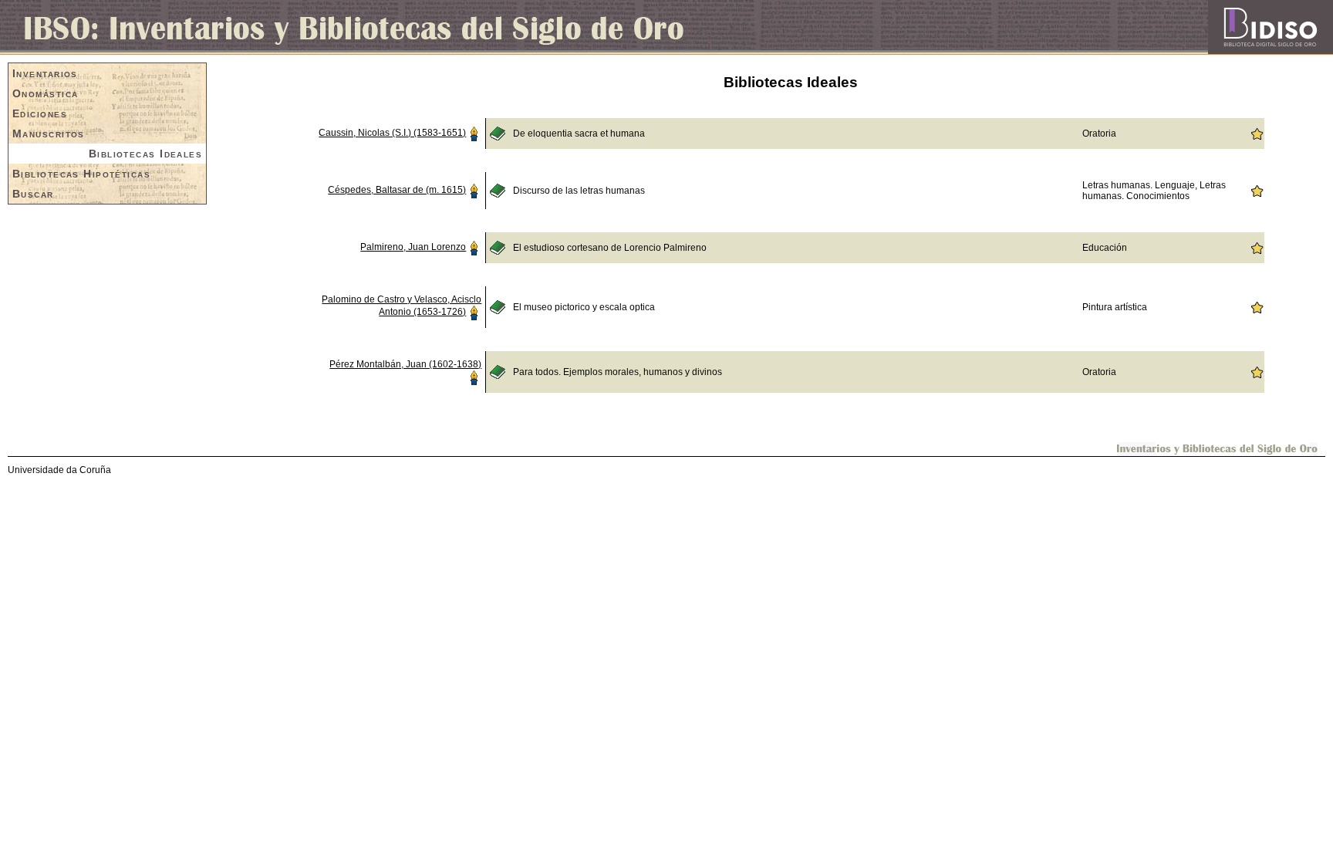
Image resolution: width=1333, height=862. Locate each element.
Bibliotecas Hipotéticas (81, 173)
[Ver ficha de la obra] (497, 132)
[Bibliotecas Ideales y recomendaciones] (1256, 132)
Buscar (33, 194)
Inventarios (45, 73)
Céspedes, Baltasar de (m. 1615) (397, 189)
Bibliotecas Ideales (145, 153)
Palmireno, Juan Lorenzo (413, 247)
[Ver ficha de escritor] (473, 132)
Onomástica (45, 93)
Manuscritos (48, 133)
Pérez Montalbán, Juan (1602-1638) (405, 364)
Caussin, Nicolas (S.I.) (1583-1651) (392, 132)
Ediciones (39, 113)
